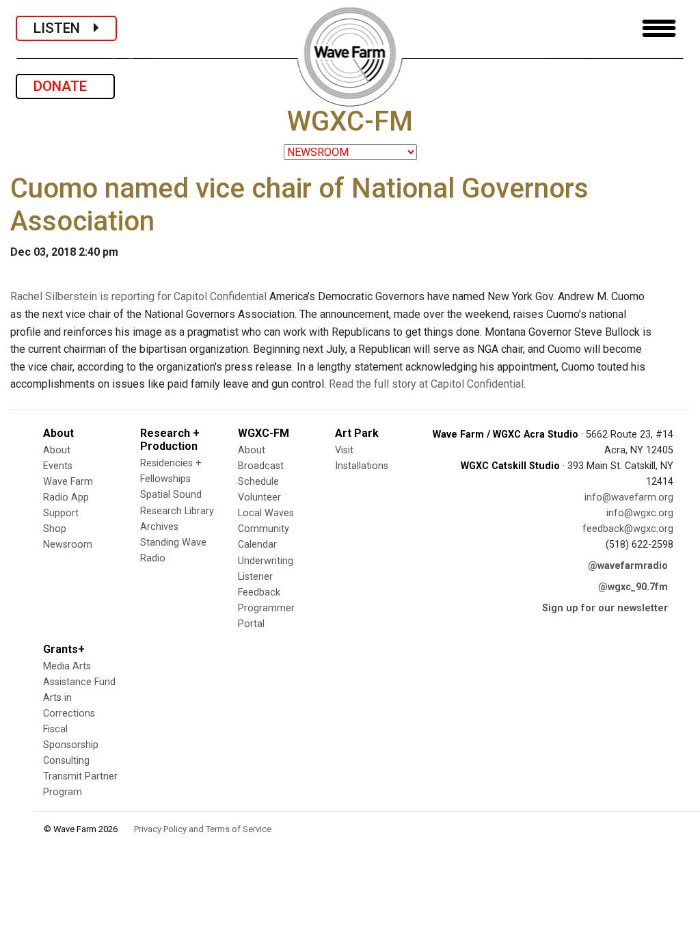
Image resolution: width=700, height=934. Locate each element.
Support (61, 513)
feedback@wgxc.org (627, 529)
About (56, 450)
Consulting (66, 760)
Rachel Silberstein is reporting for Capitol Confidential (138, 296)
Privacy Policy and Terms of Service (202, 829)
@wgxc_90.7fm (633, 587)
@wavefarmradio (628, 566)
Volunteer (259, 497)
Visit (344, 450)
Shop (54, 529)
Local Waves (266, 513)
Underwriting (265, 561)
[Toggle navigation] (659, 28)
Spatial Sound (171, 495)
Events (57, 466)
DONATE (65, 86)
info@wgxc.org (639, 513)
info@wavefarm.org (628, 497)
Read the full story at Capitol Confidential (426, 383)
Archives (159, 527)
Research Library (177, 511)
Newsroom (67, 544)
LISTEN (63, 28)
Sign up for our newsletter (605, 608)
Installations (361, 466)
